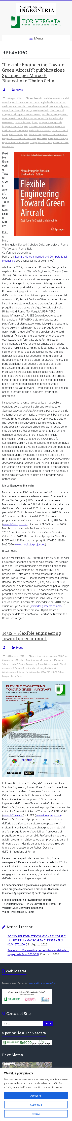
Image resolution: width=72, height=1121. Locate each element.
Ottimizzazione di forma (13, 672)
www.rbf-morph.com (15, 524)
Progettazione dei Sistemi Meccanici (19, 138)
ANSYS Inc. (34, 102)
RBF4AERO (42, 138)
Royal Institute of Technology (15, 142)
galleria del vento (23, 122)
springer (33, 142)
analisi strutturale (20, 102)
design (29, 110)
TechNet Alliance (60, 142)
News (19, 90)
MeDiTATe (60, 126)
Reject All (36, 1113)
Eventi (19, 647)
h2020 (35, 122)
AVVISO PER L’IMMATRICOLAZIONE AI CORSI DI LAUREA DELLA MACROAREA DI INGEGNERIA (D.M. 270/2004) (37, 940)
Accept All (36, 1095)
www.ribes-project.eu (48, 815)
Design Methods (41, 110)
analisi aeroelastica (53, 98)
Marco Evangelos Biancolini (41, 126)
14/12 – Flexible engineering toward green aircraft (31, 635)
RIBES (50, 138)
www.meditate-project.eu (30, 544)
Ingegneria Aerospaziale (50, 122)
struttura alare (45, 142)
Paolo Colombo (16, 134)
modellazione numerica (40, 130)
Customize (36, 1104)
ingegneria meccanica (12, 126)
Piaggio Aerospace (32, 134)
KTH (26, 126)
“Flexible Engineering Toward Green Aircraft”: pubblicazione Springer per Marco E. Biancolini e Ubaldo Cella (33, 73)
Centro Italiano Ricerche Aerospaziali (30, 106)
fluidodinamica (56, 118)
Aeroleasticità (36, 98)
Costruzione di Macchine (13, 110)
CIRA (51, 106)
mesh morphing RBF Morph (15, 130)
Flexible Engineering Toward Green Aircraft (39, 664)
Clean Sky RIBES (61, 106)
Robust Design (61, 138)
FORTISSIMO (8, 122)
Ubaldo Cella (8, 146)
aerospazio (51, 656)
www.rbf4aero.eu (13, 815)
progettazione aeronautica (54, 134)
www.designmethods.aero (46, 606)
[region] (36, 1094)
